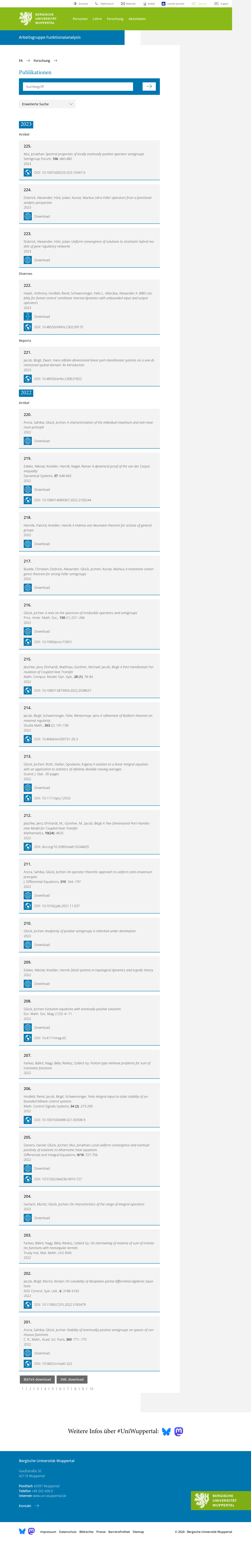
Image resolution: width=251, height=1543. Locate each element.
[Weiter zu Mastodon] (178, 1431)
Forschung (115, 18)
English (224, 3)
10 (91, 1388)
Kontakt (25, 1506)
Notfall (151, 3)
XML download (72, 1379)
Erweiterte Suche (35, 104)
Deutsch (202, 3)
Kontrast (83, 3)
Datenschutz (68, 1532)
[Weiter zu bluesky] (166, 1431)
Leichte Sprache (175, 3)
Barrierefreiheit (119, 1532)
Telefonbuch (107, 3)
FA (21, 60)
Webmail (130, 3)
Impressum (48, 1532)
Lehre (97, 18)
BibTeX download (37, 1379)
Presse (101, 1532)
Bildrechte (86, 1532)
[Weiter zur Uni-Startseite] (44, 18)
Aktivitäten (137, 18)
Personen (80, 18)
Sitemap (138, 1532)
